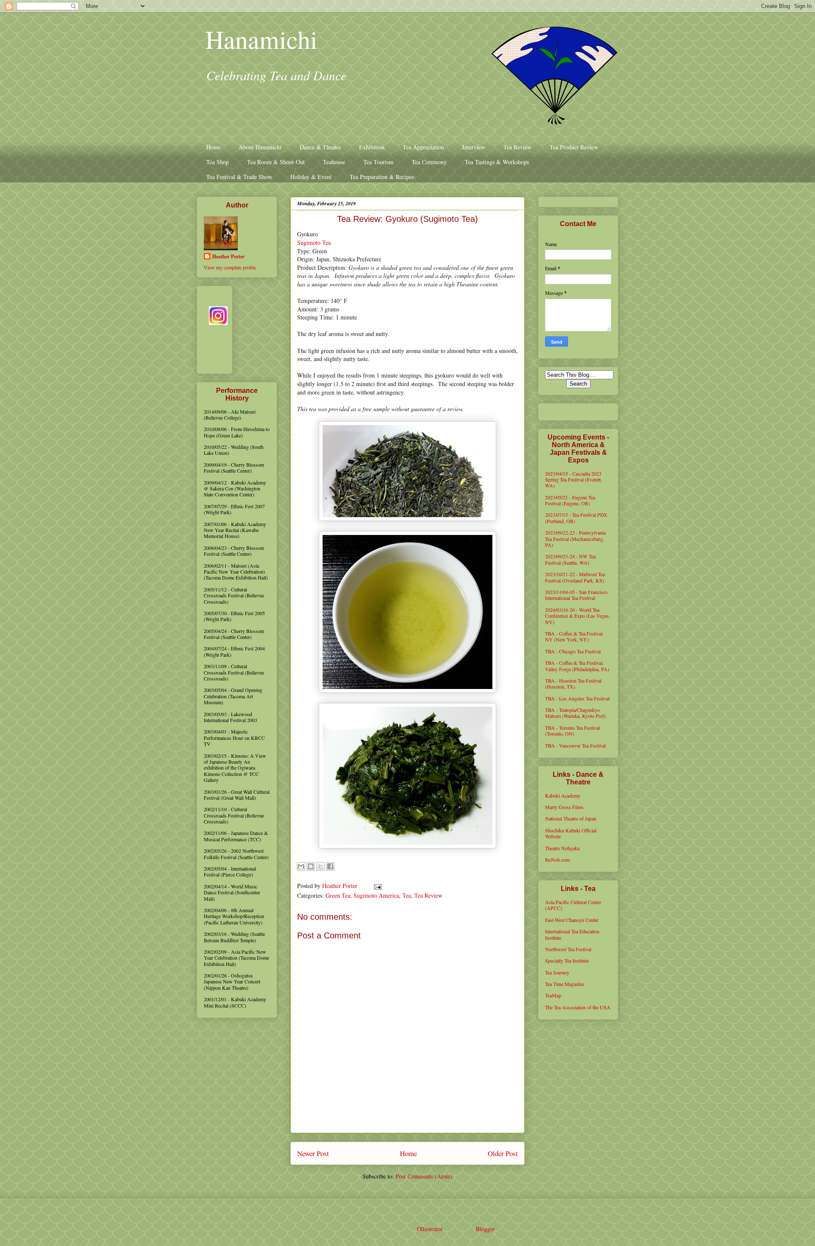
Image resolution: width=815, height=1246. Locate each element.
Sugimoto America (376, 895)
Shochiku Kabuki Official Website (570, 833)
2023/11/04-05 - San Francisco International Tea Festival (576, 594)
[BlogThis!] (310, 866)
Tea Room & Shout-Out (276, 162)
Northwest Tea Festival (568, 949)
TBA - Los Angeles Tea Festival (577, 698)
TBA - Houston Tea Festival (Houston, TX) (573, 683)
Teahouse (334, 162)
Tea (406, 895)
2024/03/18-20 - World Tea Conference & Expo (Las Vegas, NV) (577, 615)
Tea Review (517, 147)
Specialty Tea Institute (567, 960)
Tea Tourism (378, 162)
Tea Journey (557, 972)
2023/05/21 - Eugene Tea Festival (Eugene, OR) (570, 500)
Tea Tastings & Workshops (497, 162)
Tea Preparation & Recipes (382, 177)
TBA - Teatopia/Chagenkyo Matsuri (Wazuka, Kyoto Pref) (575, 712)
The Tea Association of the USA (577, 1007)
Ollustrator (429, 1229)
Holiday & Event (311, 177)
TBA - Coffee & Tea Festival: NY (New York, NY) (574, 636)
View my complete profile (230, 267)
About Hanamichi (260, 147)
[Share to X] (320, 866)
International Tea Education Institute (572, 934)
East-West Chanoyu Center (572, 919)
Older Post (503, 1153)
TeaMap (553, 995)
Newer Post (313, 1153)
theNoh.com (557, 859)
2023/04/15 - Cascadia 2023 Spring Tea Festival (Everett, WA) (573, 479)
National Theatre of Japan (570, 818)
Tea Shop (217, 162)
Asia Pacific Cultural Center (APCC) (573, 905)
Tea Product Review (574, 147)
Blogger (485, 1229)
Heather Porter (340, 886)
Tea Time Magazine (564, 983)
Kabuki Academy (562, 795)
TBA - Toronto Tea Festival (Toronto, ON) (572, 730)
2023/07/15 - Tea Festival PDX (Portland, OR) (576, 517)
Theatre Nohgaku (562, 848)
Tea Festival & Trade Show (239, 177)
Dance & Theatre (320, 147)
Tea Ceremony (429, 162)
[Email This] (301, 866)
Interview (473, 147)
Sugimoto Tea (314, 242)
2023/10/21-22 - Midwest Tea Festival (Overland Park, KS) (575, 577)
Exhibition (372, 147)
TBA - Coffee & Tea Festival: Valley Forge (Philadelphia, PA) (577, 665)
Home (213, 147)
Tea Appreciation (423, 147)
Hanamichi (261, 39)
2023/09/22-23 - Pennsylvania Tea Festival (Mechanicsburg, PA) (575, 538)
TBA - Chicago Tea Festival (573, 651)
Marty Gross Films (564, 807)
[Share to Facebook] (330, 866)
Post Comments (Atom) (424, 1176)
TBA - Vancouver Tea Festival (575, 745)
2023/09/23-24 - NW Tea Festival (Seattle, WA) (570, 559)
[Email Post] (376, 886)
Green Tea (338, 895)
